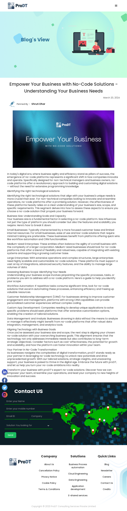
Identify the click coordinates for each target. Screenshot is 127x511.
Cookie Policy (49, 483)
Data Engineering (78, 479)
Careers (107, 476)
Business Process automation (78, 466)
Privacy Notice (49, 476)
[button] (116, 5)
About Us (49, 464)
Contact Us (107, 483)
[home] (17, 6)
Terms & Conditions (49, 489)
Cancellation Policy (49, 470)
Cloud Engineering (78, 473)
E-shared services (78, 495)
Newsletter (106, 470)
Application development (78, 488)
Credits (107, 489)
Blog (107, 464)
